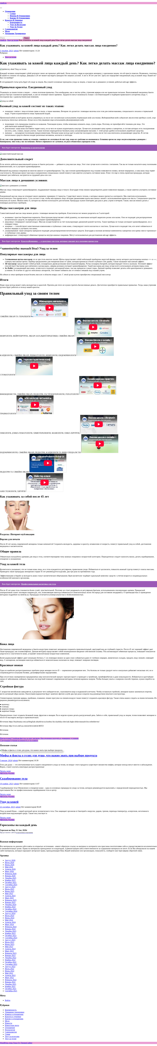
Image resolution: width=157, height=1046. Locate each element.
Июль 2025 (9, 889)
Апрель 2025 (10, 896)
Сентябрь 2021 (11, 991)
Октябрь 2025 (10, 882)
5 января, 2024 (6, 760)
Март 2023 (9, 951)
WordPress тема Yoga (9, 1043)
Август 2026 (10, 860)
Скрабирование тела (13, 778)
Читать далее (5, 771)
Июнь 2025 (9, 891)
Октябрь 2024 (10, 909)
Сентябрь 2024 (11, 911)
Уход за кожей (9, 801)
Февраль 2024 (10, 927)
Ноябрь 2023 (10, 933)
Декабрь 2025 (10, 878)
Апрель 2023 (10, 949)
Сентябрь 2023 (11, 938)
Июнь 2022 (9, 971)
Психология (10, 1030)
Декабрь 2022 (10, 958)
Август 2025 (10, 887)
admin (16, 51)
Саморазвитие (11, 29)
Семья (13, 14)
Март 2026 (9, 871)
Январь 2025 (10, 902)
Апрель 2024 (10, 922)
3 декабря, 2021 (6, 51)
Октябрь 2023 (10, 936)
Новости (8, 1023)
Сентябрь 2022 (11, 964)
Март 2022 (9, 978)
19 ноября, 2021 (6, 784)
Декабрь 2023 (10, 931)
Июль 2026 (9, 862)
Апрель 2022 (10, 975)
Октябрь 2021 (10, 989)
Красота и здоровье (14, 20)
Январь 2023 (10, 955)
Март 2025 (9, 898)
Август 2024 (10, 913)
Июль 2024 (9, 916)
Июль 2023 (9, 942)
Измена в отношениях (20, 16)
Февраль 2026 (10, 874)
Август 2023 (10, 940)
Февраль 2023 (10, 953)
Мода (7, 31)
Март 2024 (9, 924)
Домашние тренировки (15, 33)
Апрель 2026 (10, 869)
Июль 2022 (9, 969)
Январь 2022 (10, 982)
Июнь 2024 (9, 918)
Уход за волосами (18, 25)
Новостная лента (12, 1025)
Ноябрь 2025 (10, 880)
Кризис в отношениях (20, 18)
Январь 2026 (10, 876)
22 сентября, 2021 (7, 807)
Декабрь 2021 (10, 984)
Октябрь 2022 (10, 962)
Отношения (10, 11)
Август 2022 (10, 966)
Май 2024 (9, 920)
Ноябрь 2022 (10, 960)
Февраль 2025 (10, 900)
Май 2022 (9, 973)
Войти (7, 1000)
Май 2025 (9, 893)
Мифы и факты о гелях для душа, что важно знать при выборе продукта (48, 755)
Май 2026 (9, 867)
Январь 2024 (10, 929)
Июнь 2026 (9, 865)
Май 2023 (9, 947)
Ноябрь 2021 (10, 986)
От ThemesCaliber (25, 1043)
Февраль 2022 (10, 980)
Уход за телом (16, 27)
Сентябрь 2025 (11, 885)
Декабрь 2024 (10, 905)
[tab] (1, 7)
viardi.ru (3, 3)
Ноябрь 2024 (10, 907)
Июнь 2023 (9, 944)
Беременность (16, 22)
